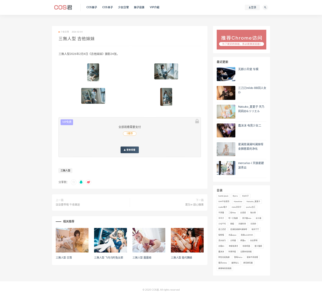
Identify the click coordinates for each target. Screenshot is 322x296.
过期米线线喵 (246, 252)
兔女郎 (253, 213)
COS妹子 (91, 7)
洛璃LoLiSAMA (247, 235)
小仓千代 (222, 224)
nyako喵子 (222, 207)
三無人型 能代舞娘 (181, 257)
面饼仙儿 (235, 263)
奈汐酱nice (246, 218)
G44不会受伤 (223, 201)
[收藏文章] (73, 182)
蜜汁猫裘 (258, 246)
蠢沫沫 (221, 252)
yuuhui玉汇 (250, 207)
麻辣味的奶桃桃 (224, 268)
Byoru (235, 196)
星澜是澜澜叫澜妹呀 (238, 229)
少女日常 (123, 7)
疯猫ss (243, 241)
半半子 (221, 218)
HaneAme (238, 201)
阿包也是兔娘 (224, 257)
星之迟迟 (222, 229)
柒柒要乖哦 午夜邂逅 (68, 204)
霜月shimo (222, 263)
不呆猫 (221, 213)
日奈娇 (253, 224)
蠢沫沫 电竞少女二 (249, 125)
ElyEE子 (245, 196)
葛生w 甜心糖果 (194, 204)
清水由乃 (222, 241)
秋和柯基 (246, 246)
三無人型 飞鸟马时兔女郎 (108, 257)
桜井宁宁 (255, 229)
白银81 (221, 246)
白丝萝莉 (254, 241)
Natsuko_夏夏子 (253, 201)
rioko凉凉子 (237, 207)
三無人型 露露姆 (141, 257)
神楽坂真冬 (233, 246)
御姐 (232, 224)
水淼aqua (232, 235)
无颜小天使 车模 (248, 69)
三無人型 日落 (64, 257)
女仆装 (258, 218)
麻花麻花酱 (248, 263)
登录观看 (130, 150)
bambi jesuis (223, 196)
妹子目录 (139, 7)
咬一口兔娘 (233, 218)
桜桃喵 (221, 235)
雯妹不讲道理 (252, 257)
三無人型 (65, 170)
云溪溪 (243, 213)
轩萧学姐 (232, 252)
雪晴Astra (238, 257)
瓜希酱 (233, 241)
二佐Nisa (232, 213)
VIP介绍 (155, 7)
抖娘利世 (242, 224)
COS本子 (107, 7)
